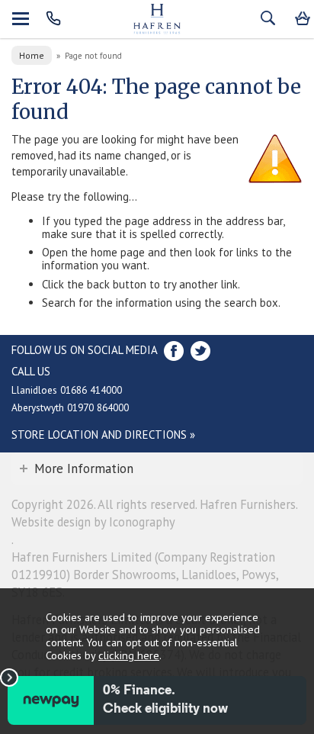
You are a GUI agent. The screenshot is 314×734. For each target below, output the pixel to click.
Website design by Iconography (93, 521)
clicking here (128, 655)
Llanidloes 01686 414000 (66, 390)
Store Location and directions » (103, 434)
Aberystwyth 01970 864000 (70, 407)
